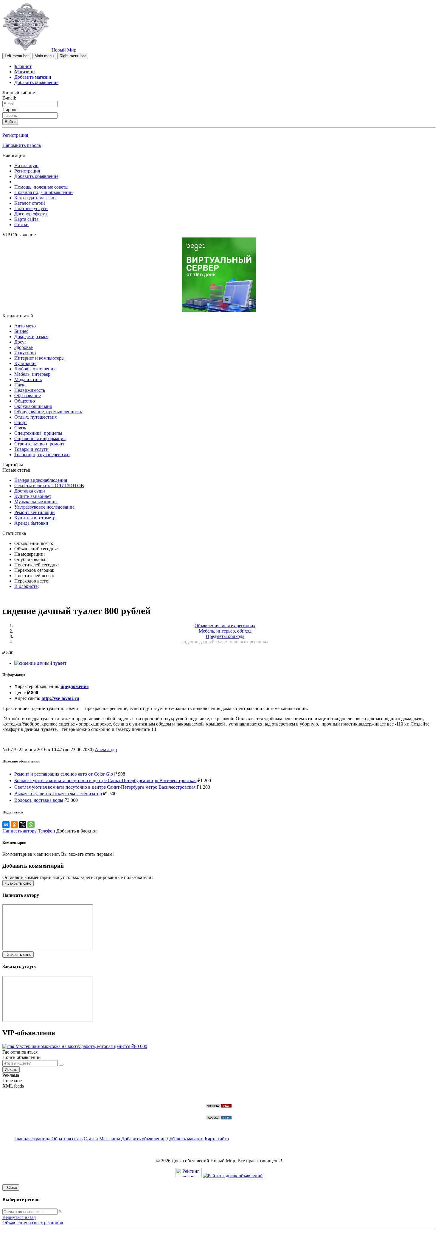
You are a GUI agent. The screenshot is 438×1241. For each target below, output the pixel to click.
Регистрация (15, 135)
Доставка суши (29, 490)
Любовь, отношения (34, 368)
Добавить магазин (32, 77)
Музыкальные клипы (36, 501)
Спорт (20, 422)
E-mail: (9, 97)
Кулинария (25, 363)
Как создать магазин (35, 197)
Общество (24, 400)
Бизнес (21, 331)
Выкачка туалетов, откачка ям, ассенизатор (58, 793)
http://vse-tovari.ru (60, 698)
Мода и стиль (28, 379)
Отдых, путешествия (35, 417)
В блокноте (26, 586)
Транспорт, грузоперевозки (42, 454)
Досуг (20, 341)
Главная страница (33, 1138)
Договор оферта (30, 213)
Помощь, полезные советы (41, 187)
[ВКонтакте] (6, 824)
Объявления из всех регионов (32, 1222)
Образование (27, 395)
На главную (26, 165)
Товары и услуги (31, 449)
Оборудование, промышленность (48, 411)
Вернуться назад (19, 1217)
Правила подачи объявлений (43, 192)
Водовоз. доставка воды (38, 800)
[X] (22, 824)
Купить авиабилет (32, 496)
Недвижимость (29, 390)
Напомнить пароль (21, 145)
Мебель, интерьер (32, 374)
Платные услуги (31, 208)
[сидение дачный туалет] (40, 663)
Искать (11, 1069)
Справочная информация (40, 438)
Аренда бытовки (31, 523)
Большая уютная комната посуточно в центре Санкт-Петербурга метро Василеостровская (105, 780)
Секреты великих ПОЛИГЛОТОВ (49, 485)
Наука (20, 384)
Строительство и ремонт (39, 443)
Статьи (21, 224)
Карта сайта (26, 219)
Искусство (25, 352)
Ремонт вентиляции (34, 512)
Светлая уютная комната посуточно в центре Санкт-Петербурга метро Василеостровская (104, 787)
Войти (10, 121)
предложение (74, 686)
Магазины (25, 71)
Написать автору (20, 830)
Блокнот (23, 66)
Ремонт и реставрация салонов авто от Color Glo (63, 773)
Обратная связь (67, 1138)
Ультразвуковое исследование (44, 507)
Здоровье (23, 347)
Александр (106, 749)
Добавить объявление (36, 82)
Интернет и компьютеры (39, 358)
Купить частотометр (34, 517)
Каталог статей (29, 203)
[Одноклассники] (14, 824)
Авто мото (25, 325)
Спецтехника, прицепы (38, 433)
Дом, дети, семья (31, 336)
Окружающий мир (33, 406)
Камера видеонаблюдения (40, 480)
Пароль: (10, 109)
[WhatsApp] (31, 824)
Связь (20, 427)
